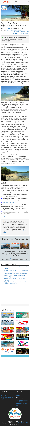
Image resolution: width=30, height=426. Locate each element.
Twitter (18, 395)
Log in (2, 399)
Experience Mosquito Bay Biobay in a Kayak (15, 273)
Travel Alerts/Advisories (7, 397)
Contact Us (4, 394)
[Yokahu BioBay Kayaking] (22, 351)
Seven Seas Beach (9, 217)
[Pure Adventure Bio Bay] (22, 337)
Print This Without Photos (22, 31)
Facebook (18, 394)
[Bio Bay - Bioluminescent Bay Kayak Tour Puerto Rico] (7, 337)
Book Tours (16, 2)
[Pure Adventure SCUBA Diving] (22, 322)
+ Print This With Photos (21, 33)
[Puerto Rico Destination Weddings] (7, 344)
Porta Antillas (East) (15, 30)
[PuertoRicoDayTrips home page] (4, 8)
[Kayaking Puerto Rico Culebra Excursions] (22, 330)
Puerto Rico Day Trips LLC (21, 422)
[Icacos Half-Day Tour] (7, 322)
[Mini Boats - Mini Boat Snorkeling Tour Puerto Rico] (7, 330)
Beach (8, 30)
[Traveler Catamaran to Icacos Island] (22, 315)
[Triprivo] (7, 351)
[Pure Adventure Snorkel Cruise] (22, 344)
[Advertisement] (15, 294)
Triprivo (15, 241)
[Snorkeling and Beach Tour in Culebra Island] (7, 315)
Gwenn (8, 28)
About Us (3, 395)
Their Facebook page (8, 202)
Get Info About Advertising (15, 356)
